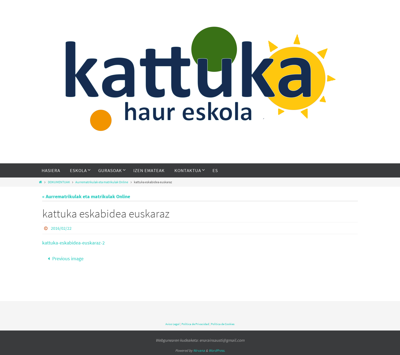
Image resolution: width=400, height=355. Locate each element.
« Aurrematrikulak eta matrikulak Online (86, 196)
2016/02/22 (61, 228)
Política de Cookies (223, 324)
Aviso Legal (172, 324)
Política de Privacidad (195, 324)
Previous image (68, 258)
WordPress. (217, 350)
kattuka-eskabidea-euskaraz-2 (73, 243)
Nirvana (199, 350)
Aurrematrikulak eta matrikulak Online (101, 182)
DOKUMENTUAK (59, 182)
